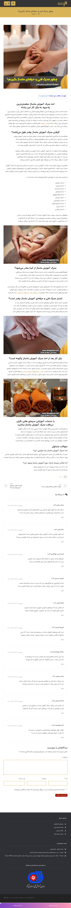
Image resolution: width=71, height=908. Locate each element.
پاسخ (62, 517)
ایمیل (44, 779)
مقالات (60, 477)
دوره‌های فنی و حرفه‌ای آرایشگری (27, 293)
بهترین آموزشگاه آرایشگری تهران (33, 372)
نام (66, 779)
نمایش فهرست (44, 96)
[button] (7, 3)
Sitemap (6, 897)
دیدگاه (64, 757)
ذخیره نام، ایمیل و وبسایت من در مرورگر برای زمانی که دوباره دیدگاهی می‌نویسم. (39, 790)
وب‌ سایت (22, 779)
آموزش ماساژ (45, 123)
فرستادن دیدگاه (61, 795)
